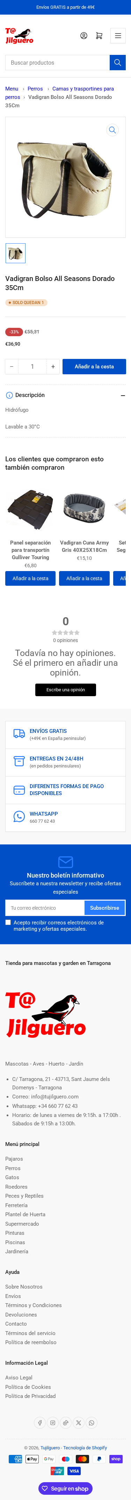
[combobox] (65, 62)
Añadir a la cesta (31, 578)
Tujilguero (50, 1447)
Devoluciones (21, 1315)
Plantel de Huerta (25, 1214)
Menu (11, 89)
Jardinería (16, 1251)
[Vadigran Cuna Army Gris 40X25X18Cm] (84, 508)
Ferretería (16, 1205)
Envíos (13, 1296)
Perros (36, 89)
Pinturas (14, 1233)
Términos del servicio (30, 1333)
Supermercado (22, 1224)
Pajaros (14, 1159)
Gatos (12, 1177)
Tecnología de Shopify (85, 1447)
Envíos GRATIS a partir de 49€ (65, 7)
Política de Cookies (28, 1387)
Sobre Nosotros (24, 1287)
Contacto (16, 1324)
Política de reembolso (31, 1342)
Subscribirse (104, 908)
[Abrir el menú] (118, 35)
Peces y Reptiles (24, 1196)
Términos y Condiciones (33, 1305)
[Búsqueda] (117, 62)
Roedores (16, 1187)
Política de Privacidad (30, 1396)
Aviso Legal (18, 1378)
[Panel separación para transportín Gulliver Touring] (30, 508)
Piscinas (15, 1242)
